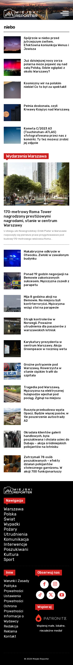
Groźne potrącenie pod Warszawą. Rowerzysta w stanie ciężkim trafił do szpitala (42, 370)
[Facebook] (44, 584)
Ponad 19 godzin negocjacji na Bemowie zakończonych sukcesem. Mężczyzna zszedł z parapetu (46, 279)
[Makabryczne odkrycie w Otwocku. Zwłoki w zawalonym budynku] (12, 258)
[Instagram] (55, 584)
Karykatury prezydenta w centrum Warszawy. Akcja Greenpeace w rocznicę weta (45, 345)
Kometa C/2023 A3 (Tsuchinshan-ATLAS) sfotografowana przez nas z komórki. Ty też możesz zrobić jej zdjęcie (46, 136)
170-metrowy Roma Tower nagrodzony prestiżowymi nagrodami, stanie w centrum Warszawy (30, 218)
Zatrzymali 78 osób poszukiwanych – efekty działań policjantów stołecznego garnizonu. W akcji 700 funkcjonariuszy (43, 464)
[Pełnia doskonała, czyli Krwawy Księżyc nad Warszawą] (12, 112)
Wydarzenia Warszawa (26, 156)
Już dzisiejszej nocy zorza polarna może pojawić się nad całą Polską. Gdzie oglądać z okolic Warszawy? (45, 66)
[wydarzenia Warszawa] (20, 13)
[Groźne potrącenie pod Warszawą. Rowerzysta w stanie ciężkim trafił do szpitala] (12, 371)
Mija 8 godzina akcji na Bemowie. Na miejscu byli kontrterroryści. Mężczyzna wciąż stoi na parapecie (44, 302)
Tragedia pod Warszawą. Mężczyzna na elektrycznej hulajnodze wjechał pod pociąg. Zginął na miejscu (44, 392)
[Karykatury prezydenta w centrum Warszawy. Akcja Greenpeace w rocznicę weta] (12, 348)
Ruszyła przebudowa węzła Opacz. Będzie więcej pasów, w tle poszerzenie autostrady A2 (46, 415)
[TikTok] (40, 595)
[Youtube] (61, 595)
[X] (51, 595)
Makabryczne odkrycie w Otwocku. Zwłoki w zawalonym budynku (46, 255)
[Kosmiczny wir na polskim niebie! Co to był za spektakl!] (12, 89)
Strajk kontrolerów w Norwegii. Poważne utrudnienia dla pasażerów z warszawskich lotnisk (45, 325)
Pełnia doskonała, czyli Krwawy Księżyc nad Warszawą (46, 107)
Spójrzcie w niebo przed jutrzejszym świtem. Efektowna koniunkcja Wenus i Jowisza (46, 43)
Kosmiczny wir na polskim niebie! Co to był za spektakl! (45, 85)
